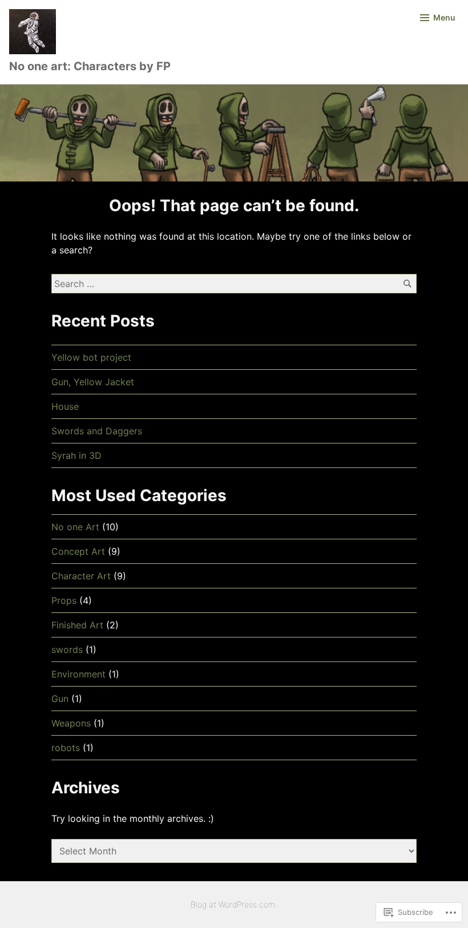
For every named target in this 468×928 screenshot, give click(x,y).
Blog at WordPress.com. (234, 904)
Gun (59, 698)
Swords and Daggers (96, 431)
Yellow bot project (91, 357)
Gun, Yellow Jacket (92, 382)
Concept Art (78, 551)
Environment (78, 674)
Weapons (71, 723)
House (65, 406)
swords (67, 649)
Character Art (81, 576)
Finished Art (77, 625)
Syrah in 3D (76, 455)
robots (65, 747)
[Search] (407, 283)
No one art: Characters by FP (90, 66)
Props (63, 600)
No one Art (75, 526)
